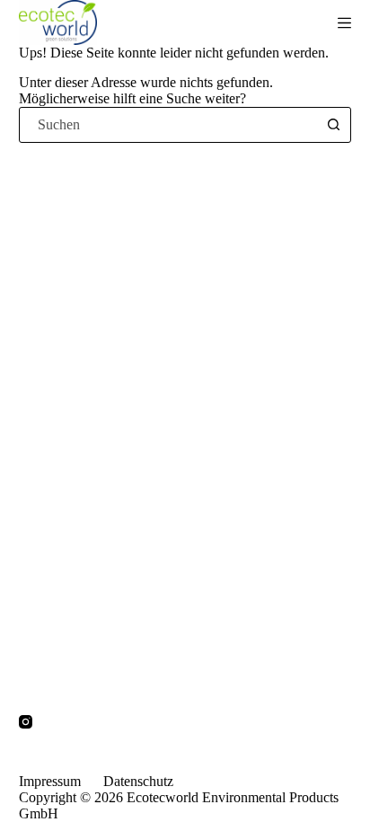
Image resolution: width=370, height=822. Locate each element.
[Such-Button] (333, 125)
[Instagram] (25, 722)
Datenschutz (138, 781)
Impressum (50, 781)
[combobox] (168, 125)
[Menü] (344, 23)
